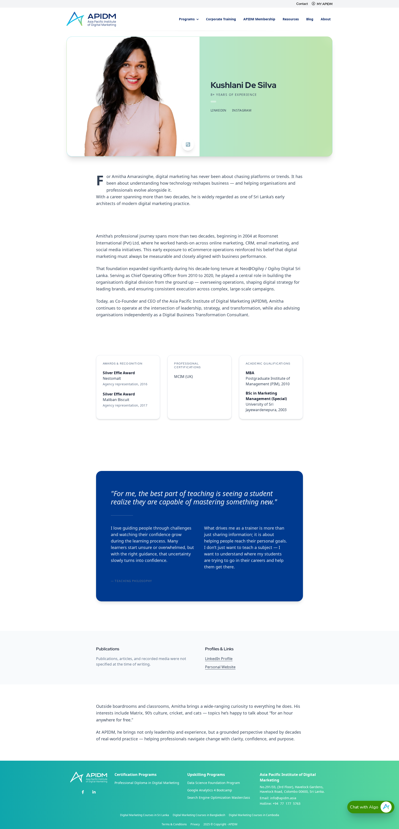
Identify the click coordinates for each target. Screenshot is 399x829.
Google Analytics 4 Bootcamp (209, 790)
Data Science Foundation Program (213, 783)
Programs (187, 19)
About (326, 19)
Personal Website (220, 666)
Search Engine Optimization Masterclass (218, 797)
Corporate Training (221, 19)
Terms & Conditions (174, 824)
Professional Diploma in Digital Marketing (147, 783)
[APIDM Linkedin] (94, 792)
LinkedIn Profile (219, 658)
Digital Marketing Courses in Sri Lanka (144, 815)
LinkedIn (219, 110)
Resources (291, 19)
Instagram (241, 110)
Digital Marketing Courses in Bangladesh (199, 815)
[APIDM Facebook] (83, 792)
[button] (370, 807)
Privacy (195, 824)
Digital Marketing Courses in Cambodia (254, 815)
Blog (309, 19)
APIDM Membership (259, 19)
